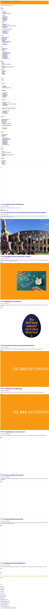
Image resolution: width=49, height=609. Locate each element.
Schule (8, 206)
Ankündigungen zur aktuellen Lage (12, 301)
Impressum (2, 586)
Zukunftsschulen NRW (3, 599)
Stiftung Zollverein (3, 596)
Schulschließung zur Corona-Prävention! (15, 431)
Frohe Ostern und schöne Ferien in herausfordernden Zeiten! (19, 345)
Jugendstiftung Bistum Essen (4, 601)
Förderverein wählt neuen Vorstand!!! (14, 475)
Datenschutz (2, 587)
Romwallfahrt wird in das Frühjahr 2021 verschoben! (17, 256)
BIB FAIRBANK (3, 594)
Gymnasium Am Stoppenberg (4, 606)
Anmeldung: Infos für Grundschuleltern (14, 204)
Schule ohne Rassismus (3, 604)
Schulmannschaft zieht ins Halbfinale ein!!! (14, 563)
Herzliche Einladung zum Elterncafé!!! (13, 519)
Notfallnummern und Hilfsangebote (13, 388)
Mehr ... (1, 209)
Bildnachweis (2, 589)
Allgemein (8, 433)
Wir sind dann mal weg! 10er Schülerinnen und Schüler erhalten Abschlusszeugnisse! (25, 212)
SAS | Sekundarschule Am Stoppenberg (10, 607)
